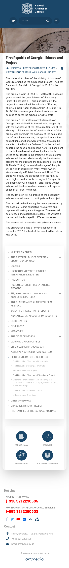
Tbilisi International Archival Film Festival (31, 304)
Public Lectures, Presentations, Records (30, 286)
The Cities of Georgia (23, 336)
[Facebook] (7, 519)
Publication (18, 279)
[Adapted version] (13, 21)
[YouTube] (18, 519)
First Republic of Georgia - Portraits (29, 366)
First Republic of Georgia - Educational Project (31, 72)
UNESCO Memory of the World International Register (28, 273)
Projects (16, 68)
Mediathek (17, 331)
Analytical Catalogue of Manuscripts (34, 315)
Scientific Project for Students (30, 310)
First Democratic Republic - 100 (39, 68)
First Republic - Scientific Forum (27, 390)
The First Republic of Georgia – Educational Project (29, 259)
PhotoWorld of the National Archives (33, 410)
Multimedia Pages (21, 252)
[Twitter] (12, 519)
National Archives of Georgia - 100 (31, 351)
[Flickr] (24, 519)
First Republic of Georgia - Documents (30, 361)
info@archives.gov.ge (22, 544)
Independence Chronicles (24, 395)
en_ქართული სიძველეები (27, 346)
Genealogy (17, 326)
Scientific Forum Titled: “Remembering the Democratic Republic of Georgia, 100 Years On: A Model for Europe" (35, 383)
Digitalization (19, 321)
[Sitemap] (37, 519)
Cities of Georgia (21, 400)
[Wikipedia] (30, 519)
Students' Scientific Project (25, 370)
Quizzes (15, 266)
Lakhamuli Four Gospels (25, 341)
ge (56, 21)
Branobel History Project (26, 405)
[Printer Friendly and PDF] (62, 68)
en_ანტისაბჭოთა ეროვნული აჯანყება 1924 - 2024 (29, 295)
